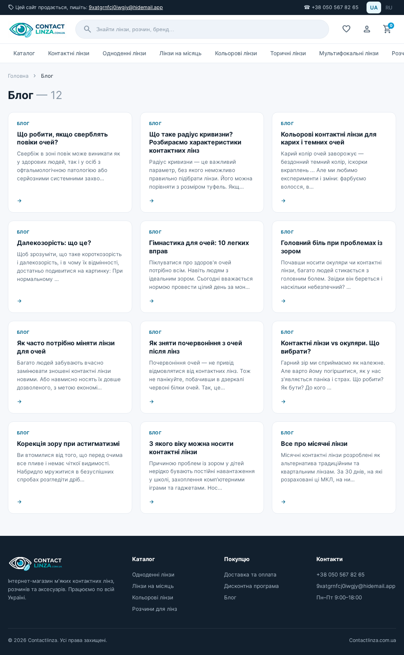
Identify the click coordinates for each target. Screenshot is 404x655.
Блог (230, 597)
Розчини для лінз (154, 609)
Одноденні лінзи (124, 53)
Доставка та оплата (250, 574)
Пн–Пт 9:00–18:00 (339, 597)
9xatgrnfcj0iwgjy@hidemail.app (126, 7)
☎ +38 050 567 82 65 (331, 7)
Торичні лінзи (288, 53)
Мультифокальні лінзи (348, 53)
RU (389, 7)
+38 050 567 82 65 (340, 574)
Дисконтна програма (251, 586)
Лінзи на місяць (180, 53)
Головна (18, 76)
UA (374, 7)
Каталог (24, 53)
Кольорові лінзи (236, 53)
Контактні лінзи (68, 53)
